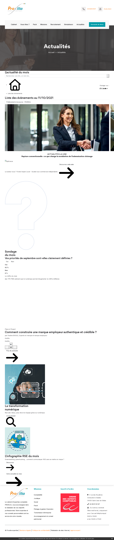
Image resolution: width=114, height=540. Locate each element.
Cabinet (14, 24)
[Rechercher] (108, 76)
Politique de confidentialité (41, 530)
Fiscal (36, 505)
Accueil (51, 52)
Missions (43, 24)
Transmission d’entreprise (42, 513)
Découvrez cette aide (66, 164)
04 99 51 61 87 (91, 9)
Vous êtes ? (24, 24)
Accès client (107, 9)
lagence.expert (75, 530)
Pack (35, 24)
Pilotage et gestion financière (43, 509)
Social (36, 502)
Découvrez (10, 462)
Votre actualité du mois (14, 474)
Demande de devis (97, 24)
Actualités (80, 24)
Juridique (37, 498)
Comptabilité (38, 495)
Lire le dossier (11, 416)
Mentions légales (25, 530)
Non (12, 261)
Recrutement (56, 24)
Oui (7, 261)
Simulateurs (68, 24)
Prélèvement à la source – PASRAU (18, 102)
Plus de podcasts (12, 351)
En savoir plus (90, 538)
